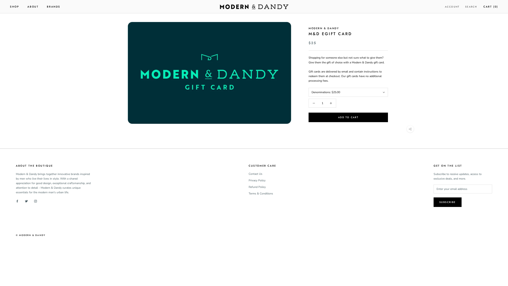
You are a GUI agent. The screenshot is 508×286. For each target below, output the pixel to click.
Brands (53, 7)
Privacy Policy (257, 180)
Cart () (490, 7)
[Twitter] (26, 201)
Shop (14, 7)
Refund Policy (257, 187)
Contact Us (255, 174)
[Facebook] (17, 201)
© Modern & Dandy (30, 235)
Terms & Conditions (261, 193)
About (32, 7)
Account (452, 7)
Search (471, 7)
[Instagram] (35, 201)
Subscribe (447, 202)
